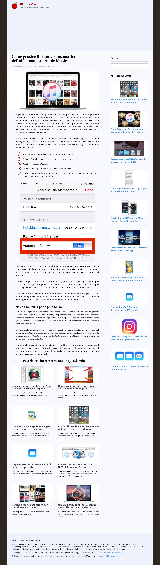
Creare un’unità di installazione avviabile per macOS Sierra (77, 506)
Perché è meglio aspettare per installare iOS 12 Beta (30, 506)
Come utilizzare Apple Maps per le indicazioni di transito (31, 428)
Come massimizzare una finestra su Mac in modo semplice (77, 387)
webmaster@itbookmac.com (108, 556)
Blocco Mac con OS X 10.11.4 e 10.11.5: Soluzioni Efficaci (75, 466)
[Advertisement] (80, 32)
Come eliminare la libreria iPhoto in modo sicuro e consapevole (32, 387)
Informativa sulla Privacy (113, 553)
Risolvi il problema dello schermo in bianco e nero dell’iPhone (78, 428)
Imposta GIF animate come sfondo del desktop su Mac (32, 466)
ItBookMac (28, 4)
